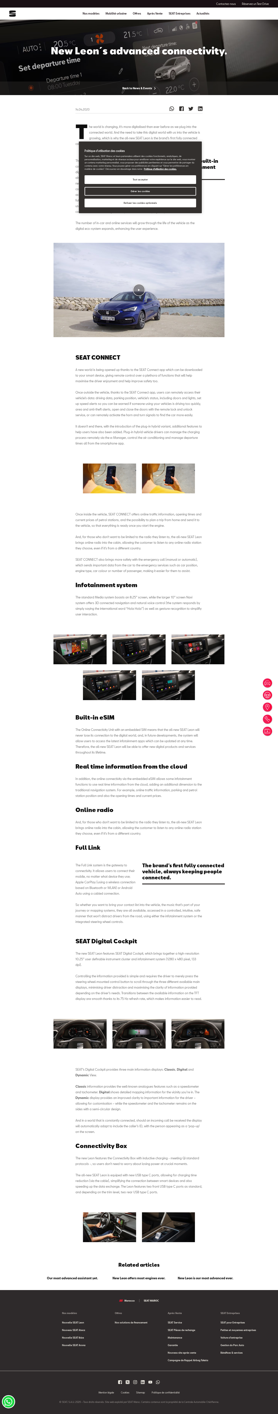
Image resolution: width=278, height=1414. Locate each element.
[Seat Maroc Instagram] (135, 1382)
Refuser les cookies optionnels (140, 203)
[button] (139, 290)
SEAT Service (175, 1322)
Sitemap (140, 1392)
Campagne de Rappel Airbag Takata (188, 1360)
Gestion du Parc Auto (232, 1345)
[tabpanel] (72, 1277)
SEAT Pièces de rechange (181, 1330)
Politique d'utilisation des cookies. (160, 169)
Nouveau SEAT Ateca (73, 1330)
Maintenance (175, 1337)
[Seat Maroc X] (127, 1382)
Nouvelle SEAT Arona (73, 1345)
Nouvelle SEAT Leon (73, 1322)
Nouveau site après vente (182, 1352)
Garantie (173, 1345)
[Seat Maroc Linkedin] (143, 1382)
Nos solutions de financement (131, 1322)
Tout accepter (140, 179)
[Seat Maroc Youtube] (150, 1382)
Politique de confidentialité (166, 1392)
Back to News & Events (137, 88)
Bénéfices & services (232, 1352)
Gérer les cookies (140, 191)
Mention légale (106, 1392)
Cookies (125, 1392)
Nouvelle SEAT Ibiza (73, 1337)
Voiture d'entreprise (231, 1337)
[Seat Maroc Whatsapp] (158, 1382)
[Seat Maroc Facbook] (120, 1382)
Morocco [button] (129, 1300)
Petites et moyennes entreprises (238, 1330)
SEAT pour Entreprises (233, 1322)
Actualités (202, 13)
